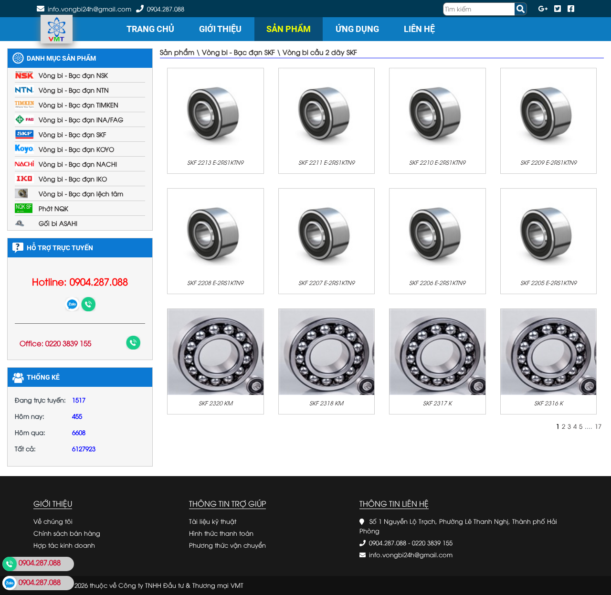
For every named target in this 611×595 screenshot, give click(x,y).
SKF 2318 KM (326, 403)
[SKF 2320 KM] (215, 351)
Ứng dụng (357, 29)
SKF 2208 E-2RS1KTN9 (215, 282)
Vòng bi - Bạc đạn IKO (73, 178)
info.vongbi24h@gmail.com (411, 554)
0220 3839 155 (432, 542)
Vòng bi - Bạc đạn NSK (73, 75)
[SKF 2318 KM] (327, 351)
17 (598, 426)
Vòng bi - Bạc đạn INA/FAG (81, 119)
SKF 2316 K (548, 403)
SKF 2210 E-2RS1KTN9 (437, 162)
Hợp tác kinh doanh (64, 545)
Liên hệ (419, 29)
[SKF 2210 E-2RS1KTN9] (437, 110)
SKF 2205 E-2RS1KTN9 (548, 282)
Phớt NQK (53, 208)
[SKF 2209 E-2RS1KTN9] (549, 110)
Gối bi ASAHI (58, 223)
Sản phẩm (288, 29)
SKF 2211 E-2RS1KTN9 (326, 162)
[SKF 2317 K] (437, 351)
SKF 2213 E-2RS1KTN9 (215, 162)
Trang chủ (150, 29)
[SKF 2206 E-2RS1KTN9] (437, 230)
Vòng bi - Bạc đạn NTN (74, 89)
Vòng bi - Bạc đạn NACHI (78, 163)
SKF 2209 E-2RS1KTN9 (548, 162)
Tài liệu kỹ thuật (212, 521)
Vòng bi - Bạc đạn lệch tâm (81, 193)
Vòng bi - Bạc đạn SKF (72, 134)
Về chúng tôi (53, 521)
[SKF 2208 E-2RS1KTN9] (215, 230)
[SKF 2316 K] (549, 351)
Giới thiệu (220, 29)
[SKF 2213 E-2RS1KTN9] (215, 110)
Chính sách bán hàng (66, 533)
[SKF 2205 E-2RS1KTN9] (549, 230)
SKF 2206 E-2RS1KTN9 (437, 282)
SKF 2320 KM (215, 403)
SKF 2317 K (437, 403)
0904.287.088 (165, 8)
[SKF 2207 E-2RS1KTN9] (327, 230)
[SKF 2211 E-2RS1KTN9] (327, 110)
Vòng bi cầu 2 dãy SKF (320, 51)
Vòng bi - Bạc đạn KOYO (76, 149)
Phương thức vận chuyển (227, 545)
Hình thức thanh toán (221, 533)
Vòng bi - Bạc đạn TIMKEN (78, 104)
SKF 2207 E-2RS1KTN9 (326, 282)
